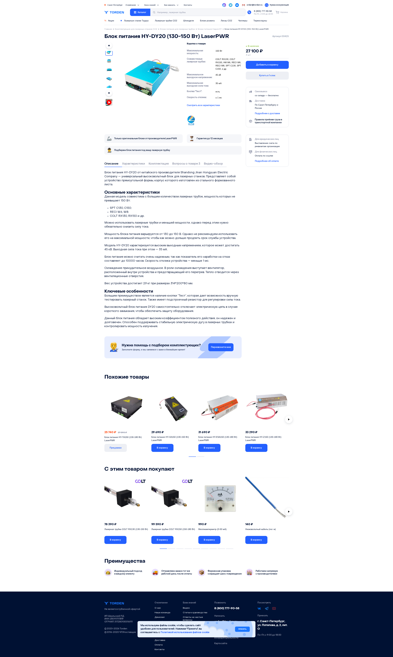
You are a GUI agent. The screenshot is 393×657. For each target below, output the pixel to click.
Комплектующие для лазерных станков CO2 (136, 29)
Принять (242, 629)
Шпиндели (188, 20)
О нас (158, 608)
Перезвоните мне (221, 347)
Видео (186, 608)
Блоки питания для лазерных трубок (177, 29)
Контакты (188, 5)
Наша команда (162, 613)
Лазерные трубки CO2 (166, 20)
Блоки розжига (207, 20)
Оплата (159, 645)
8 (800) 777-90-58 (263, 11)
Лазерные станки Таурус (136, 20)
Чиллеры (242, 20)
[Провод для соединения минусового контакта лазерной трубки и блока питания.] (267, 500)
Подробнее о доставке (267, 113)
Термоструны (260, 20)
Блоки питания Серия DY (210, 29)
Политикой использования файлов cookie (185, 632)
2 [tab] (200, 456)
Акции (109, 20)
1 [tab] (192, 456)
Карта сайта (220, 643)
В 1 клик (139, 447)
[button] (109, 45)
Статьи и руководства (195, 613)
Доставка (160, 640)
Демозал (160, 617)
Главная (108, 29)
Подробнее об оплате (267, 161)
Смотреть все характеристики (203, 105)
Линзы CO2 (226, 20)
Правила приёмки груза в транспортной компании (268, 121)
